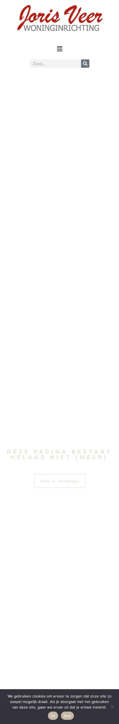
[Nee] (112, 706)
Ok (53, 715)
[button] (59, 49)
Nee (67, 715)
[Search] (85, 63)
